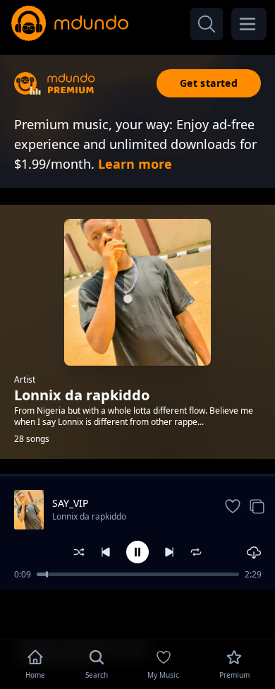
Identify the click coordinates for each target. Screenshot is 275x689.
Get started (209, 83)
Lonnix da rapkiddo (89, 516)
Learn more (135, 163)
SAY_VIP (70, 503)
